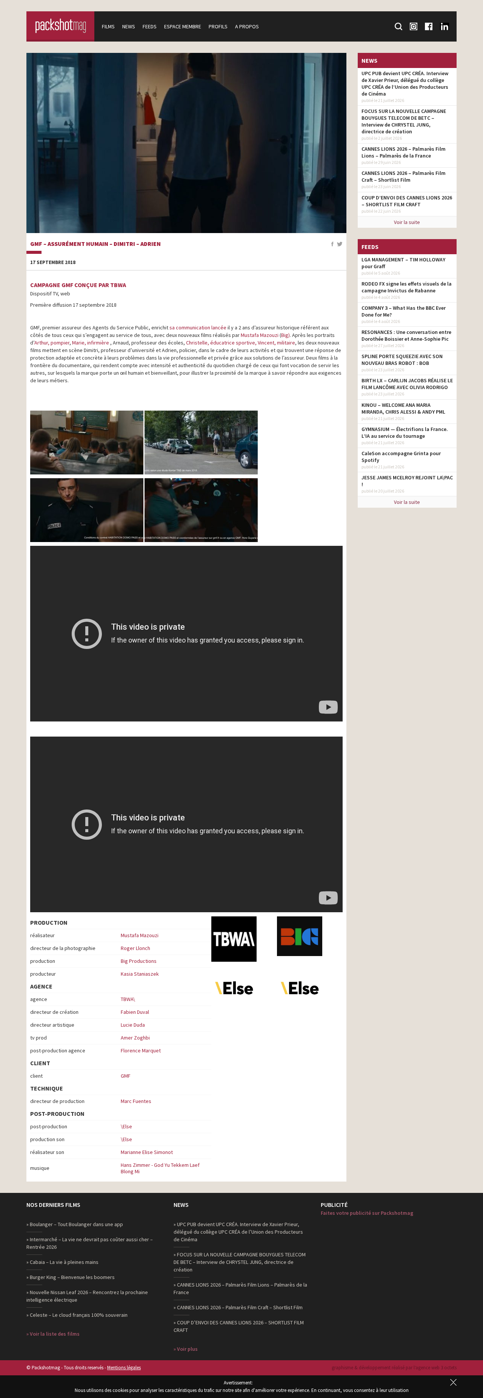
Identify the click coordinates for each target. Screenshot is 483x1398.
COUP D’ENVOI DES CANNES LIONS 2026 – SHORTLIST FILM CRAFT (406, 201)
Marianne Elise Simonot (147, 1152)
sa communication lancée (198, 327)
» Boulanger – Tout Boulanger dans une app (74, 1224)
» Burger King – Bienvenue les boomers (70, 1277)
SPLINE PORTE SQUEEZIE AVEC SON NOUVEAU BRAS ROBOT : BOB (402, 359)
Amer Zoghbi (135, 1037)
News (128, 26)
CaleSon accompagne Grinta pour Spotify (401, 456)
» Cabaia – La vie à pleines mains (62, 1262)
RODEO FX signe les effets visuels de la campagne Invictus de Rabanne (406, 287)
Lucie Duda (133, 1024)
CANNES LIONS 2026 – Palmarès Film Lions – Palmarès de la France (403, 152)
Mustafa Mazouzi (259, 335)
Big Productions (139, 961)
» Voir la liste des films (53, 1333)
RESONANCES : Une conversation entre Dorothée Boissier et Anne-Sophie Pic (406, 335)
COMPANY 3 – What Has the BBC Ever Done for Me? (403, 311)
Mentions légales (124, 1367)
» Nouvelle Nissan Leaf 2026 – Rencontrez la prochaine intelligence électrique (87, 1296)
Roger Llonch (135, 948)
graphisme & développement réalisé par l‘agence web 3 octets (394, 1367)
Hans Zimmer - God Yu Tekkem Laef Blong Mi (160, 1168)
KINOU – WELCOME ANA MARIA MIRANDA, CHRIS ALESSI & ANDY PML (403, 408)
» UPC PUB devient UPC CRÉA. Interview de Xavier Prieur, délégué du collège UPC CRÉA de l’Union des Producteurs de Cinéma (238, 1232)
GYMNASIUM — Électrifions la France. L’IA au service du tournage (404, 432)
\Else (126, 1126)
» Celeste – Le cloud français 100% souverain (77, 1314)
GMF (126, 1075)
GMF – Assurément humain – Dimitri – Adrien (95, 244)
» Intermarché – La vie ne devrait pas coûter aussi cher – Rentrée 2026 (89, 1243)
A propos (247, 26)
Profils (218, 26)
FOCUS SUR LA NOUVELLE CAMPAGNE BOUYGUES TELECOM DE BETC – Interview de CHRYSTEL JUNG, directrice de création (403, 121)
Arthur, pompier (51, 342)
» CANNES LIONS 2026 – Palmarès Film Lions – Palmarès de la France (240, 1288)
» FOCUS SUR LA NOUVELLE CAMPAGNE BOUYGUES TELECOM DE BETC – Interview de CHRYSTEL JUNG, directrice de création (240, 1262)
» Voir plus (186, 1348)
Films (108, 26)
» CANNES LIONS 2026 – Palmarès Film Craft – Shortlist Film (238, 1307)
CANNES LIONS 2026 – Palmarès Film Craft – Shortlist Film (403, 176)
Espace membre (182, 26)
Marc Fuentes (136, 1101)
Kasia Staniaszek (140, 973)
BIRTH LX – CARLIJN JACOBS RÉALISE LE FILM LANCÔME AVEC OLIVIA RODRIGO (407, 384)
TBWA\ (128, 999)
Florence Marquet (141, 1050)
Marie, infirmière (90, 342)
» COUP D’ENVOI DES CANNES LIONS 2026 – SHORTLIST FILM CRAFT (239, 1326)
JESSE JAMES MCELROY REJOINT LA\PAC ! (407, 481)
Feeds (150, 26)
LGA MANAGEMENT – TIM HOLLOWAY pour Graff (403, 263)
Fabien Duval (135, 1012)
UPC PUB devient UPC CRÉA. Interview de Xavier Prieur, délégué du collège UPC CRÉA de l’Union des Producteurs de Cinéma (404, 83)
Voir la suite (407, 222)
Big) (285, 335)
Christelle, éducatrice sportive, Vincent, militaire (240, 342)
